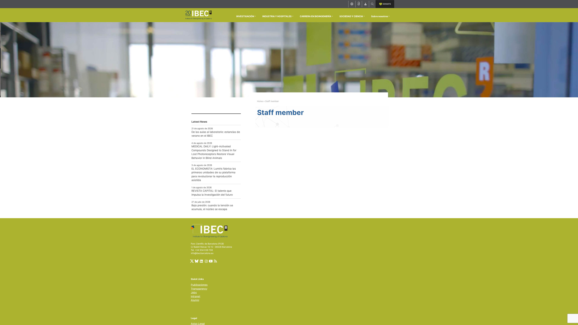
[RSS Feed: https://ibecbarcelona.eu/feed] (215, 261)
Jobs (194, 292)
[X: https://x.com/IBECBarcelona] (192, 261)
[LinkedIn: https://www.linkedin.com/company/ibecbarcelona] (201, 261)
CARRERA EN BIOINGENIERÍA (315, 16)
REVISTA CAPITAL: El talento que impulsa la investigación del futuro (212, 192)
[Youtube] (211, 261)
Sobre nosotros (379, 16)
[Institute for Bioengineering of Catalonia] (198, 14)
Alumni (195, 300)
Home (260, 101)
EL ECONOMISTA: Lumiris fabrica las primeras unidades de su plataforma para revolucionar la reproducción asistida (213, 174)
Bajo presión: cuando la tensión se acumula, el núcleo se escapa (212, 207)
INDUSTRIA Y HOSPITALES (277, 16)
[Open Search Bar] (372, 4)
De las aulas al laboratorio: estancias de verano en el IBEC (215, 133)
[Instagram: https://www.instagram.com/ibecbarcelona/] (206, 261)
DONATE (387, 4)
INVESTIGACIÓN (245, 16)
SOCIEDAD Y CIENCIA (351, 16)
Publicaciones (199, 284)
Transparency (199, 288)
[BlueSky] (196, 261)
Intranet (195, 296)
